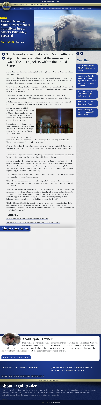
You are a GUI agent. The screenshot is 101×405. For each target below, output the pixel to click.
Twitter (55, 1)
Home (15, 8)
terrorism (40, 376)
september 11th (33, 376)
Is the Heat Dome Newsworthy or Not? (20, 367)
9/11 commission (6, 376)
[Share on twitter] (3, 58)
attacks (14, 376)
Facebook (48, 1)
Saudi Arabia (22, 376)
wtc (43, 376)
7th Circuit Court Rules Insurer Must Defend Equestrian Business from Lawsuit (71, 369)
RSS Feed (43, 1)
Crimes (89, 8)
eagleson (17, 376)
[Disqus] (37, 257)
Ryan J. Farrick (7, 42)
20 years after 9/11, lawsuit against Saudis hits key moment (27, 219)
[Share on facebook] (3, 54)
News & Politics (77, 8)
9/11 (2, 376)
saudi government (27, 376)
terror (37, 376)
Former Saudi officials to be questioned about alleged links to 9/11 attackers (33, 222)
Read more (5, 399)
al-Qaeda (10, 376)
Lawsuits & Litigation (58, 8)
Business (23, 8)
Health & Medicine (37, 8)
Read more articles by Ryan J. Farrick (16, 357)
